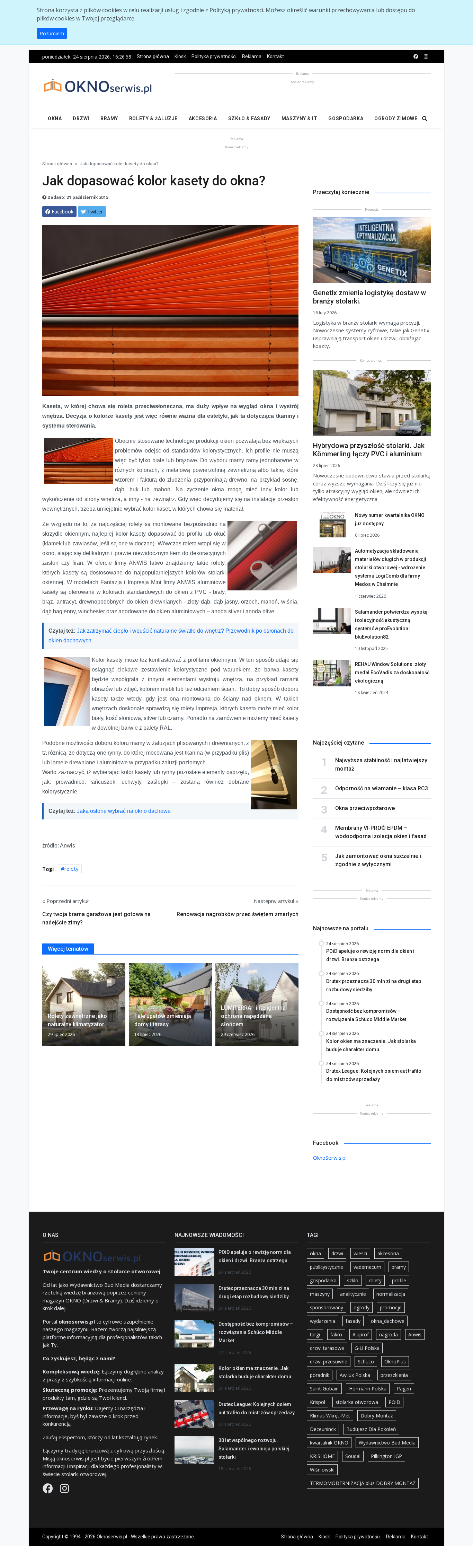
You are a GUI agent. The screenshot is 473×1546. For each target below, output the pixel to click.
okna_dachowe (387, 1321)
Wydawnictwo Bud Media (387, 1442)
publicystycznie (326, 1267)
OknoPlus (395, 1361)
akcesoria (388, 1253)
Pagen (404, 1388)
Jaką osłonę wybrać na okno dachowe (124, 811)
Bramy (109, 118)
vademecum (367, 1267)
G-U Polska (367, 1348)
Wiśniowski (322, 1469)
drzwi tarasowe (327, 1348)
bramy (399, 1267)
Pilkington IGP (386, 1456)
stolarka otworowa (357, 1402)
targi (315, 1334)
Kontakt (275, 56)
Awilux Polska (355, 1375)
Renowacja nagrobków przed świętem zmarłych (237, 914)
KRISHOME (322, 1456)
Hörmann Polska (367, 1388)
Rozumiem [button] (52, 33)
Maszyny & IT (300, 118)
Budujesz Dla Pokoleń (371, 1429)
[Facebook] (48, 1490)
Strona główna (153, 56)
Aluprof (360, 1334)
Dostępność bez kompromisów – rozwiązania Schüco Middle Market (255, 1332)
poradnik (319, 1375)
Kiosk (180, 56)
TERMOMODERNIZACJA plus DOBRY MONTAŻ (363, 1483)
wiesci (360, 1253)
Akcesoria (203, 118)
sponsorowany (326, 1307)
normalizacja (390, 1294)
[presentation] (45, 1007)
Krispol (317, 1402)
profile (399, 1280)
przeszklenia (394, 1375)
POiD (394, 1402)
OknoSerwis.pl (330, 1157)
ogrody (361, 1307)
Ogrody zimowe (395, 118)
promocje (391, 1307)
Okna (55, 118)
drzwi (337, 1253)
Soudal (352, 1456)
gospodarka (323, 1280)
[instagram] (426, 56)
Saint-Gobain (324, 1388)
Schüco (366, 1361)
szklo (352, 1280)
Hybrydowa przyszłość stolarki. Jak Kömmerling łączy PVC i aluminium (369, 449)
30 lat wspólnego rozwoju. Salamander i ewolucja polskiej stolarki (253, 1449)
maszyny (320, 1294)
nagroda (388, 1334)
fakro (336, 1334)
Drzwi (81, 118)
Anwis (414, 1334)
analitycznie (353, 1294)
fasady (353, 1321)
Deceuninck (323, 1429)
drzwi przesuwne (328, 1361)
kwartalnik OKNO (329, 1442)
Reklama (251, 56)
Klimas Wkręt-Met (330, 1415)
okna (315, 1253)
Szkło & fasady (249, 118)
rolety (71, 868)
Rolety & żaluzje (153, 118)
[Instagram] (64, 1490)
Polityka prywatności (214, 56)
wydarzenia (322, 1321)
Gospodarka (345, 118)
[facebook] (416, 56)
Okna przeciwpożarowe (365, 808)
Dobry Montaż (376, 1415)
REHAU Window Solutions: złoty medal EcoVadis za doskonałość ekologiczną (392, 672)
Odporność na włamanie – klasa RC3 (381, 788)
